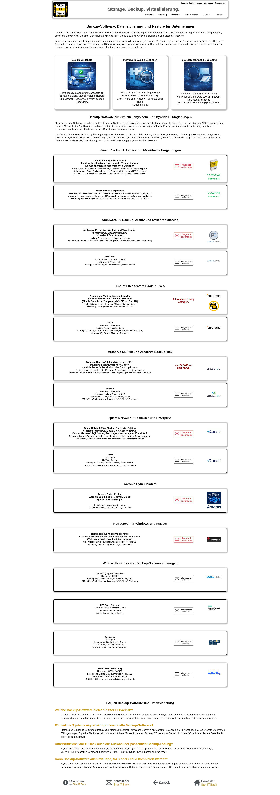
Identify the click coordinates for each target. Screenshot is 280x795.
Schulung (162, 15)
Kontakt (199, 3)
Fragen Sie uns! (140, 104)
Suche (191, 3)
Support (184, 3)
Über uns (175, 15)
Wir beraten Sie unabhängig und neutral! (198, 102)
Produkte (149, 15)
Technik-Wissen (191, 15)
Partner (219, 15)
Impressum (208, 3)
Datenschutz (220, 3)
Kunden (207, 15)
